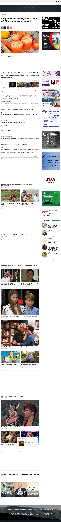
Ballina (2, 14)
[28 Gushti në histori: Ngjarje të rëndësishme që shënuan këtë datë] (33, 489)
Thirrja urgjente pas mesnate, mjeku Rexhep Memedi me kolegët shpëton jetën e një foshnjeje (7, 493)
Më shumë (50, 259)
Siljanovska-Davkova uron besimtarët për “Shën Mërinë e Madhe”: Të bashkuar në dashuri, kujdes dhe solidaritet (53, 248)
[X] (5, 27)
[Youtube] (59, 1)
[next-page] (4, 499)
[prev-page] (2, 499)
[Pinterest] (8, 27)
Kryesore (5, 14)
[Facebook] (54, 1)
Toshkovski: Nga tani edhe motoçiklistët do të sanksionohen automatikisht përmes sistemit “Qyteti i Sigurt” (20, 493)
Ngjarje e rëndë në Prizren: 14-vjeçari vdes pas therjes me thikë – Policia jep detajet (54, 255)
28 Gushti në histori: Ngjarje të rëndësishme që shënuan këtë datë (33, 494)
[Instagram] (56, 1)
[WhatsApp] (11, 27)
